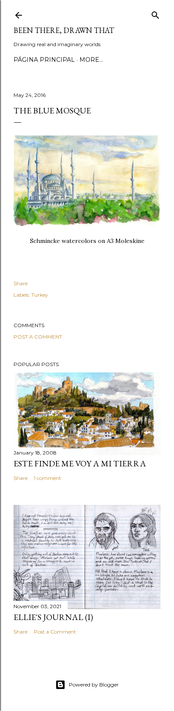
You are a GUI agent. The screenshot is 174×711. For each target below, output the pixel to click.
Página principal (44, 59)
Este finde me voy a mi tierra (80, 463)
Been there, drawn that (64, 30)
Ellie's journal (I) (53, 617)
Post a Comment (38, 336)
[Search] (155, 13)
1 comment (47, 478)
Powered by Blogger (94, 684)
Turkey (39, 295)
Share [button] (20, 283)
